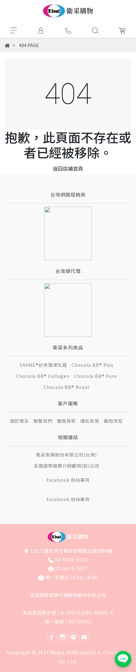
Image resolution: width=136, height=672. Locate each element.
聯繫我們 (43, 421)
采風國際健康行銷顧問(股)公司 (66, 466)
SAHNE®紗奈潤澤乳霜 (43, 365)
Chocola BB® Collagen (43, 376)
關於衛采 (19, 421)
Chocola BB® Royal (66, 387)
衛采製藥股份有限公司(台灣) (66, 454)
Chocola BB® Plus (92, 365)
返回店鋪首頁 (68, 168)
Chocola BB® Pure (95, 376)
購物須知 (113, 421)
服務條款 (66, 421)
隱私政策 (89, 421)
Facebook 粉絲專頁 (68, 480)
